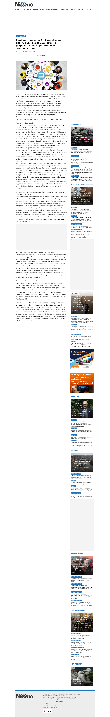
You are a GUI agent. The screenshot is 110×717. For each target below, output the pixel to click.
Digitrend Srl (59, 701)
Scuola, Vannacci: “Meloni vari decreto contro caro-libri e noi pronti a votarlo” (82, 483)
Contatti (89, 9)
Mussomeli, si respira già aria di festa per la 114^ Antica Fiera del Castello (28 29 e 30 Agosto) (81, 651)
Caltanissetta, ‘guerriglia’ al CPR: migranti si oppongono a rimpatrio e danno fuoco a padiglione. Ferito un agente (81, 152)
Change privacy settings (49, 705)
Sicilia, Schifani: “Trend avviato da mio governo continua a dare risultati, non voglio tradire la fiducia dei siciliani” (81, 489)
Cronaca (29, 9)
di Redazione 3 (76, 570)
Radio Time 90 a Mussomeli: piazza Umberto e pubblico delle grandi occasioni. (81, 658)
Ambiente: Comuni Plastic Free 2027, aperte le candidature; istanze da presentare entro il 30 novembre (81, 338)
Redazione (19, 51)
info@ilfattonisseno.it (61, 699)
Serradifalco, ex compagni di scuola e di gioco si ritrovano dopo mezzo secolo (81, 580)
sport (48, 9)
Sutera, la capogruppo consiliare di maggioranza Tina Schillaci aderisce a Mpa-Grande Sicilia (81, 477)
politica (42, 9)
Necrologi (74, 9)
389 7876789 (71, 699)
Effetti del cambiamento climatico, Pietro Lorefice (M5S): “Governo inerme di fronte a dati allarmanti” (81, 345)
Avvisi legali (81, 9)
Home (23, 9)
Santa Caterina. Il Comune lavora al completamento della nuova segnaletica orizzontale (81, 637)
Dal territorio (55, 9)
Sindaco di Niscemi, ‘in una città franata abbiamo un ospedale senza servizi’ (81, 496)
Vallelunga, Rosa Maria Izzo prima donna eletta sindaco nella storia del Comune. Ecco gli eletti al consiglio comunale (81, 596)
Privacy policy (47, 703)
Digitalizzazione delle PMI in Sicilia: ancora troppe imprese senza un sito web (81, 431)
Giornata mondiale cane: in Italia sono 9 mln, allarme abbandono (82, 437)
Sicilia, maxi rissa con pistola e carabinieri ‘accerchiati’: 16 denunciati (81, 226)
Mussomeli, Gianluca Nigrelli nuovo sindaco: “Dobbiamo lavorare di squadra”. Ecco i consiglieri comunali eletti (81, 605)
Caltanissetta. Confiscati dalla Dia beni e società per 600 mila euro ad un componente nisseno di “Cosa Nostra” (82, 179)
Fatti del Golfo (65, 9)
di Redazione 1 (75, 141)
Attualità (35, 9)
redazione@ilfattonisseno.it (71, 697)
